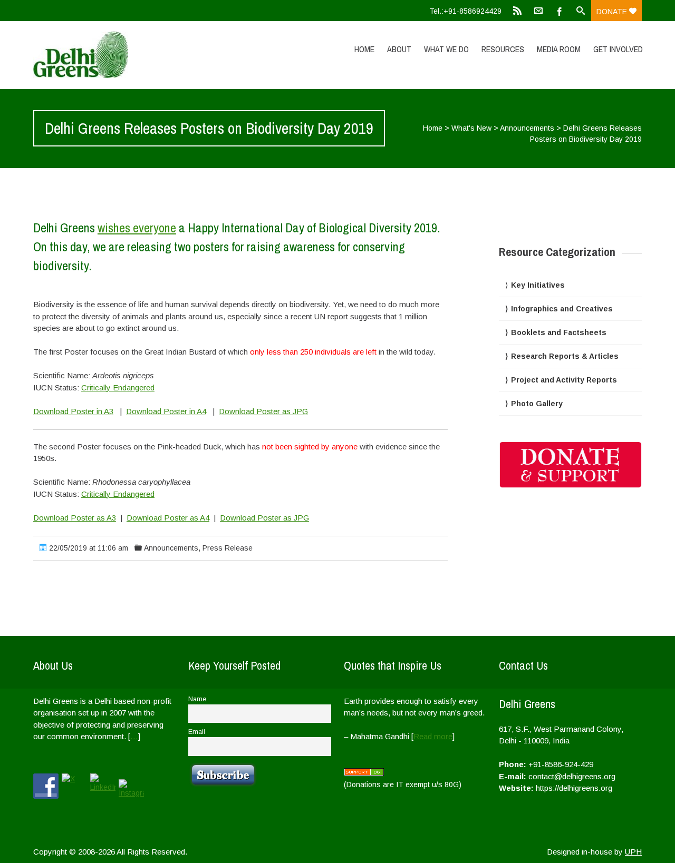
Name (197, 699)
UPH (633, 851)
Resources (502, 49)
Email (196, 731)
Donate (612, 11)
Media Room (559, 49)
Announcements (527, 128)
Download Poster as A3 (74, 517)
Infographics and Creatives (562, 309)
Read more (432, 736)
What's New (471, 128)
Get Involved (618, 49)
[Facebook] (559, 10)
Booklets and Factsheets (558, 332)
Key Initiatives (538, 285)
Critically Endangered (118, 387)
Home (364, 49)
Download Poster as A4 (168, 517)
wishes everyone (137, 227)
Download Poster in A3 (73, 411)
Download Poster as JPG (263, 411)
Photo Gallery (537, 403)
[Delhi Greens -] (124, 55)
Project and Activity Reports (564, 380)
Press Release (227, 548)
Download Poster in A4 (166, 411)
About (399, 49)
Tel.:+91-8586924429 (465, 11)
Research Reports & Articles (565, 356)
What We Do (446, 49)
